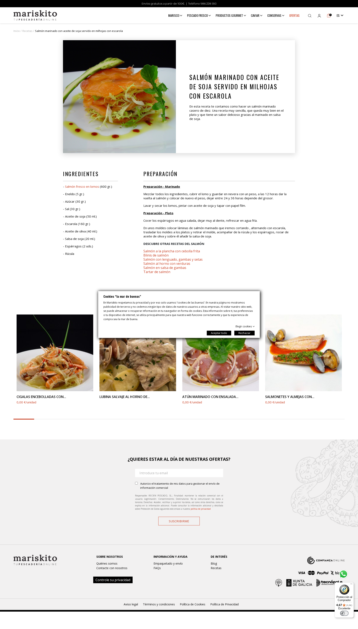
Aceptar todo (219, 333)
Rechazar (244, 333)
